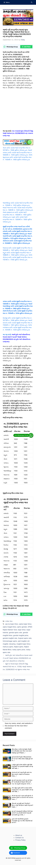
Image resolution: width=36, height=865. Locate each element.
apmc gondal (22, 627)
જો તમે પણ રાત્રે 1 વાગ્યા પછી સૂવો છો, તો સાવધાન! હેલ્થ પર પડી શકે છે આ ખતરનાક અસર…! (22, 797)
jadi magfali (22, 641)
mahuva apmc (8, 647)
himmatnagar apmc (10, 641)
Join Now (27, 47)
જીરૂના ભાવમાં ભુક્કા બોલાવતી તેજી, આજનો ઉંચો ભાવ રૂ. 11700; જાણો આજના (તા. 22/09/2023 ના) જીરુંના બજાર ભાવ (17, 666)
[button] (31, 2)
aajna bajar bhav (25, 624)
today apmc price (18, 650)
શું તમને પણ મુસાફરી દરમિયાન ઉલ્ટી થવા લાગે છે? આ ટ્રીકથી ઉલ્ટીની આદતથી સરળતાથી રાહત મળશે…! (22, 813)
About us (18, 835)
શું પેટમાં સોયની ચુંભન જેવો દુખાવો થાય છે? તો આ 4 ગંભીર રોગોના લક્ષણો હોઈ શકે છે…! (22, 758)
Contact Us (19, 838)
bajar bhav (22, 630)
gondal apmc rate (15, 632)
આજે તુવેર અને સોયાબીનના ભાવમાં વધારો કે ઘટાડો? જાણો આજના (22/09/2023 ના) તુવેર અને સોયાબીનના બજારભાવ (17, 658)
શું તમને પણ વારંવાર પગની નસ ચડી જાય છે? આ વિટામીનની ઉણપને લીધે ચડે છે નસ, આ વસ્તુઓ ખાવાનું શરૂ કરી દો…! (22, 782)
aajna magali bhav (9, 627)
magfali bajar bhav (23, 644)
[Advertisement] (18, 110)
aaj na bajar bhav (11, 624)
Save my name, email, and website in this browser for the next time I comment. (19, 725)
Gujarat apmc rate (24, 638)
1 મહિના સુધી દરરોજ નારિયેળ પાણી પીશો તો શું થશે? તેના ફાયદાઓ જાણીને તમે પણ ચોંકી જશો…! (22, 766)
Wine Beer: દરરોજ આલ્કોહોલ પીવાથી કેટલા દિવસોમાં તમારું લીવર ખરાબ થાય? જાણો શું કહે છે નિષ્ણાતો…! (22, 750)
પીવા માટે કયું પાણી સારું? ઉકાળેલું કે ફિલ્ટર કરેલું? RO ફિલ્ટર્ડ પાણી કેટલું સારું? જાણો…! (22, 805)
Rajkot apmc (18, 647)
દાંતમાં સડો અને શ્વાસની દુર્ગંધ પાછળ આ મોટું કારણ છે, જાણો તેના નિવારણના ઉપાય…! (22, 774)
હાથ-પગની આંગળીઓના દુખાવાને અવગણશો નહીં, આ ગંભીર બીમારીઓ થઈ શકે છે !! (22, 820)
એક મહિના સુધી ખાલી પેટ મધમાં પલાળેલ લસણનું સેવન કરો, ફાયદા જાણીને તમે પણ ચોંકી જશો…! (22, 789)
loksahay (12, 644)
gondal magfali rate (10, 638)
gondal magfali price (20, 635)
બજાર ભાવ (8, 621)
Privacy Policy (20, 840)
